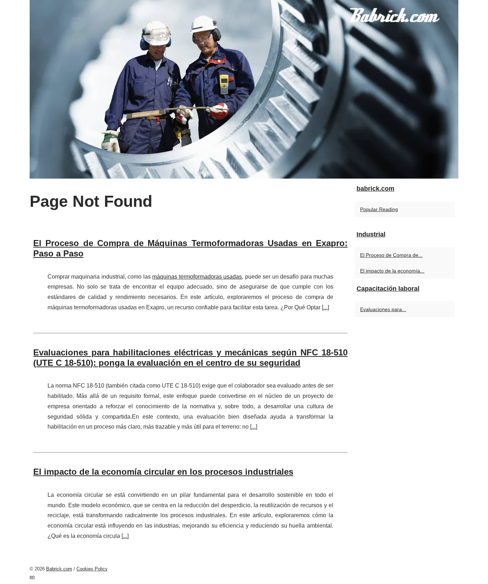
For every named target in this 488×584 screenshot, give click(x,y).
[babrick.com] (244, 89)
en (32, 576)
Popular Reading (379, 209)
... (325, 307)
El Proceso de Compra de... (391, 255)
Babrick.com (59, 568)
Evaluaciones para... (383, 309)
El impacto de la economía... (392, 271)
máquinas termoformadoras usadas (197, 277)
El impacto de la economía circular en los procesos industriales (163, 471)
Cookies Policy (92, 568)
